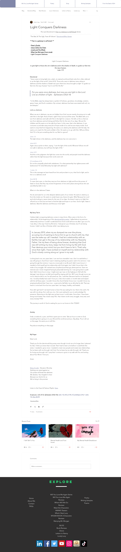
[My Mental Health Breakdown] (87, 431)
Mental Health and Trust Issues (58, 441)
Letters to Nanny (66, 11)
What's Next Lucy (61, 513)
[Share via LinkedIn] (39, 406)
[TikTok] (84, 543)
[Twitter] (54, 543)
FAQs (31, 506)
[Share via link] (43, 406)
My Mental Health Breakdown (87, 440)
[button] (97, 11)
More (84, 11)
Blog (23, 11)
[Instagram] (69, 543)
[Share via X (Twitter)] (35, 406)
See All (97, 421)
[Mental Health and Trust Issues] (60, 431)
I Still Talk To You (29, 440)
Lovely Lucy (77, 11)
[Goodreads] (76, 543)
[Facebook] (47, 543)
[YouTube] (62, 543)
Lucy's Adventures (54, 11)
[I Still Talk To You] (34, 431)
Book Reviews (42, 11)
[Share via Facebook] (31, 406)
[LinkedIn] (39, 543)
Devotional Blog (31, 11)
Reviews (61, 505)
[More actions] (90, 22)
